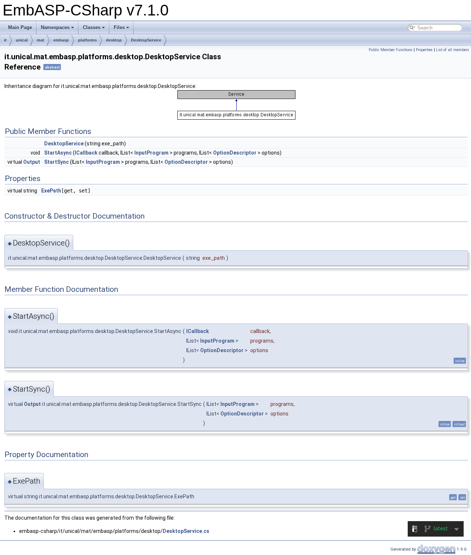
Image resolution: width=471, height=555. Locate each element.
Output (31, 162)
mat (40, 40)
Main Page (20, 27)
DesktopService (146, 40)
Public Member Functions (390, 49)
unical (22, 40)
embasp (61, 40)
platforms (87, 40)
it (5, 40)
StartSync (56, 162)
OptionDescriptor (234, 153)
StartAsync (58, 153)
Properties (424, 49)
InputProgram (151, 153)
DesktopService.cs (186, 531)
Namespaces (55, 27)
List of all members (452, 49)
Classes (91, 27)
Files (119, 27)
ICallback (86, 153)
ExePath (51, 191)
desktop (114, 40)
